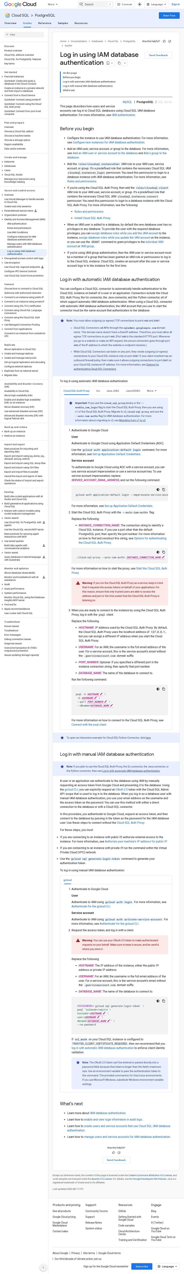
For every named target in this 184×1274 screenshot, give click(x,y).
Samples (63, 23)
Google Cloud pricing (64, 1216)
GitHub (122, 1211)
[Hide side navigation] (43, 1267)
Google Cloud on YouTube (160, 1230)
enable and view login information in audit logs (113, 1119)
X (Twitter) (157, 1222)
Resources (81, 23)
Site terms (89, 1253)
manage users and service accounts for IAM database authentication (127, 1137)
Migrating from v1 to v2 (132, 420)
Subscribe (142, 1266)
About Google (60, 1253)
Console (127, 4)
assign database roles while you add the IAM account (124, 233)
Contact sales (60, 1231)
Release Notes (94, 1222)
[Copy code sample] (164, 489)
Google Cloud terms (109, 1253)
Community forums (97, 1211)
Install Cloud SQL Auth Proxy (92, 218)
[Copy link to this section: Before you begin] (97, 129)
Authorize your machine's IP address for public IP (136, 841)
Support (90, 1216)
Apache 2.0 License (101, 1179)
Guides (27, 23)
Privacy (76, 1253)
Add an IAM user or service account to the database (105, 153)
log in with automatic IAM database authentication (103, 1048)
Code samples (126, 1225)
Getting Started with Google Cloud (129, 1218)
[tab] (76, 390)
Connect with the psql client (89, 724)
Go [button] (98, 390)
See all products (62, 1211)
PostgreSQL (45, 15)
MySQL (127, 102)
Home (63, 41)
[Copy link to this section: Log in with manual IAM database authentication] (157, 754)
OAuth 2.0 (122, 789)
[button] (23, 76)
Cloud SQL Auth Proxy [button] (76, 390)
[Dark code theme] (158, 489)
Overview (10, 23)
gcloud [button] (67, 880)
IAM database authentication (108, 1113)
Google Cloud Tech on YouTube (163, 1238)
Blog (153, 1211)
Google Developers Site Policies (149, 1179)
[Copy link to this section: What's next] (86, 1104)
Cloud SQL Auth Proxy (130, 822)
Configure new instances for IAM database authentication (108, 142)
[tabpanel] (116, 562)
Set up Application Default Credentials (116, 454)
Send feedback (158, 55)
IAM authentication (123, 115)
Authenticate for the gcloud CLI (91, 906)
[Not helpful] (169, 41)
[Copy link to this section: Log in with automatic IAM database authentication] (163, 280)
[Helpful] (164, 41)
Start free (169, 15)
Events (155, 1216)
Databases (97, 41)
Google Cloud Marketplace (60, 1224)
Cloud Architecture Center (129, 1233)
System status (94, 1228)
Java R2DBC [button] (133, 390)
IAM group (87, 246)
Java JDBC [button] (112, 390)
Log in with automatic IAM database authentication (131, 770)
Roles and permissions (81, 181)
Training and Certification (132, 1239)
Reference (44, 23)
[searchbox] (24, 35)
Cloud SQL (20, 15)
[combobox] (96, 4)
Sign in (176, 4)
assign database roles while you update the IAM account (114, 237)
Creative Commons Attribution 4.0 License (150, 1175)
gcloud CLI (71, 789)
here (148, 737)
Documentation (79, 41)
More (51, 4)
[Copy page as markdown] (119, 63)
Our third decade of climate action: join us (78, 1258)
